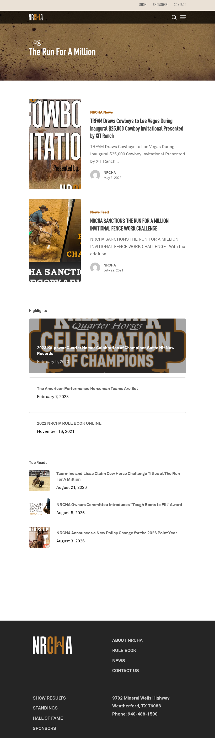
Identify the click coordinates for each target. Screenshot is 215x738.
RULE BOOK (124, 650)
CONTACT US (125, 670)
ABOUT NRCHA (127, 640)
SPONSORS (44, 728)
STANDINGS (45, 708)
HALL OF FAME (48, 718)
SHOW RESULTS (49, 698)
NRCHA (110, 172)
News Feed (99, 212)
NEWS (118, 660)
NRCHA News (101, 112)
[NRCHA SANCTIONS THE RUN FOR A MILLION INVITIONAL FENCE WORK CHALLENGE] (55, 240)
